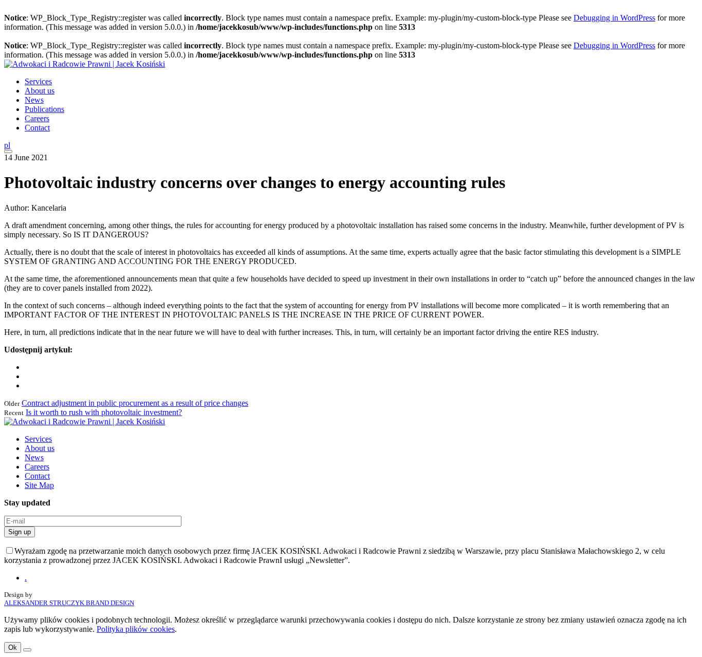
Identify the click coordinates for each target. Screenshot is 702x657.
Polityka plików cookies (136, 629)
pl (7, 145)
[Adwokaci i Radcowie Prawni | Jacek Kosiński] (84, 64)
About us (39, 90)
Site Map (39, 485)
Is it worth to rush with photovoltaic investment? (104, 412)
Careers (37, 118)
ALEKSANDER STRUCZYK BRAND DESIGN (69, 603)
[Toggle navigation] (8, 151)
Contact (37, 127)
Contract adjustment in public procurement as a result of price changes (135, 403)
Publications (44, 109)
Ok (12, 647)
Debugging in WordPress (614, 17)
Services (38, 81)
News (34, 100)
